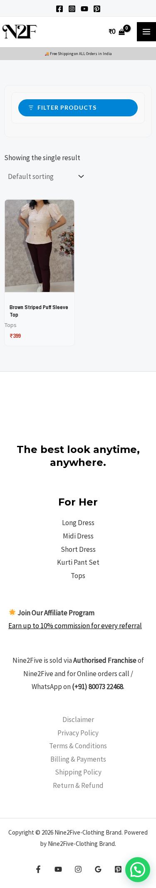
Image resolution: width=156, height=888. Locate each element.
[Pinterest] (97, 9)
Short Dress (78, 549)
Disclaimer (78, 719)
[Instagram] (72, 9)
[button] (137, 869)
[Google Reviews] (98, 869)
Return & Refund (78, 785)
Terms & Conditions (78, 745)
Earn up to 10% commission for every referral (75, 625)
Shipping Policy (78, 772)
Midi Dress (78, 536)
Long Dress (78, 522)
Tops (78, 575)
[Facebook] (59, 9)
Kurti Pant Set (78, 562)
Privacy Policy (78, 732)
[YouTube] (84, 9)
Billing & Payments (78, 759)
